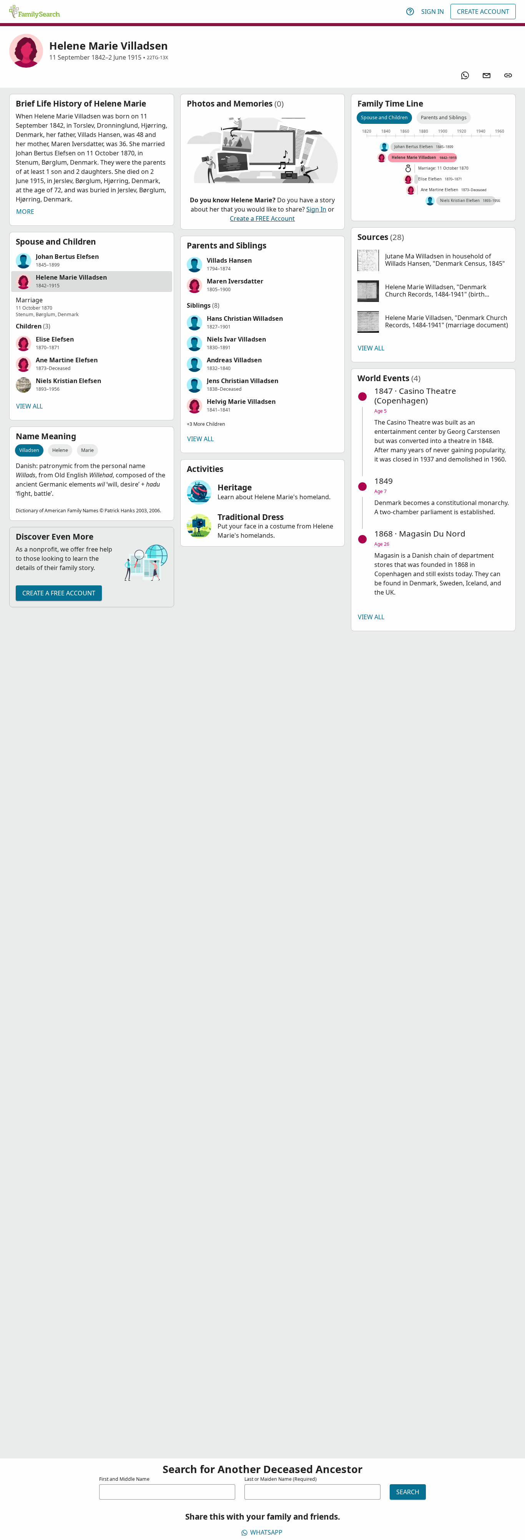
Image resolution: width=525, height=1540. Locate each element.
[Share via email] (486, 75)
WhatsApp (266, 1532)
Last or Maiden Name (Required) (280, 1479)
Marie (87, 450)
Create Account (483, 11)
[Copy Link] (508, 75)
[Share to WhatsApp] (465, 75)
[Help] (410, 11)
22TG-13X (157, 57)
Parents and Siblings (444, 117)
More (25, 211)
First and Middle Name (124, 1479)
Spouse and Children (384, 117)
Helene (60, 450)
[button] (91, 260)
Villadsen (29, 450)
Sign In (432, 11)
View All (29, 406)
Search (407, 1492)
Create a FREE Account (58, 593)
